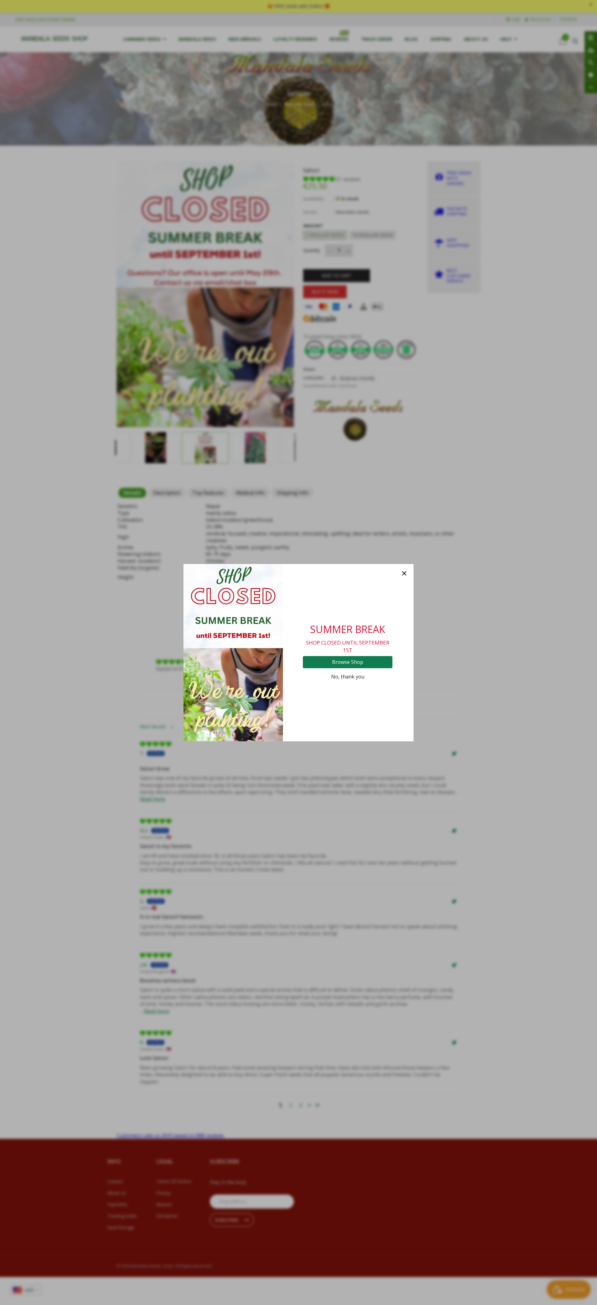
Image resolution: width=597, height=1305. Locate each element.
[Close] (404, 573)
